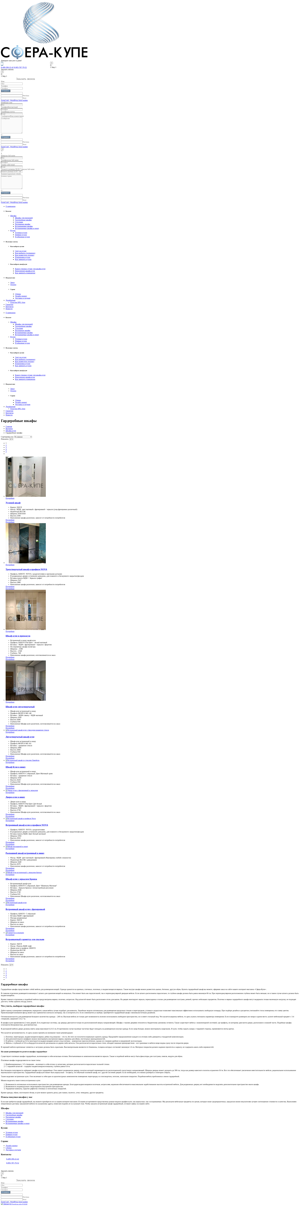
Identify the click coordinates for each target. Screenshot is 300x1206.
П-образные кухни (22, 237)
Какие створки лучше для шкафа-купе (30, 269)
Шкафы (13, 216)
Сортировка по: (7, 437)
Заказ (12, 282)
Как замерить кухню (23, 259)
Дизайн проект (21, 296)
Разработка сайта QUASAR (19, 1204)
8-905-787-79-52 (20, 67)
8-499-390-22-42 (7, 67)
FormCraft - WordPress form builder (14, 100)
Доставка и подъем (22, 298)
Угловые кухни (21, 233)
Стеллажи (19, 222)
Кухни (12, 230)
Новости (9, 309)
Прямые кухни (21, 235)
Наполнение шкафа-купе (25, 271)
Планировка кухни (22, 257)
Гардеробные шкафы (23, 220)
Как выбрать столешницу (25, 253)
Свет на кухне (20, 251)
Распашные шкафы (22, 224)
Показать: (5, 439)
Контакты (9, 307)
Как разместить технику (24, 255)
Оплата (13, 285)
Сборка (18, 294)
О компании (10, 206)
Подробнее (10, 498)
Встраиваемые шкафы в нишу (27, 228)
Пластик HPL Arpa (17, 302)
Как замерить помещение (25, 273)
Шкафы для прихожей (24, 218)
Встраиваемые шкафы (24, 226)
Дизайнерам (10, 300)
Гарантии (9, 304)
